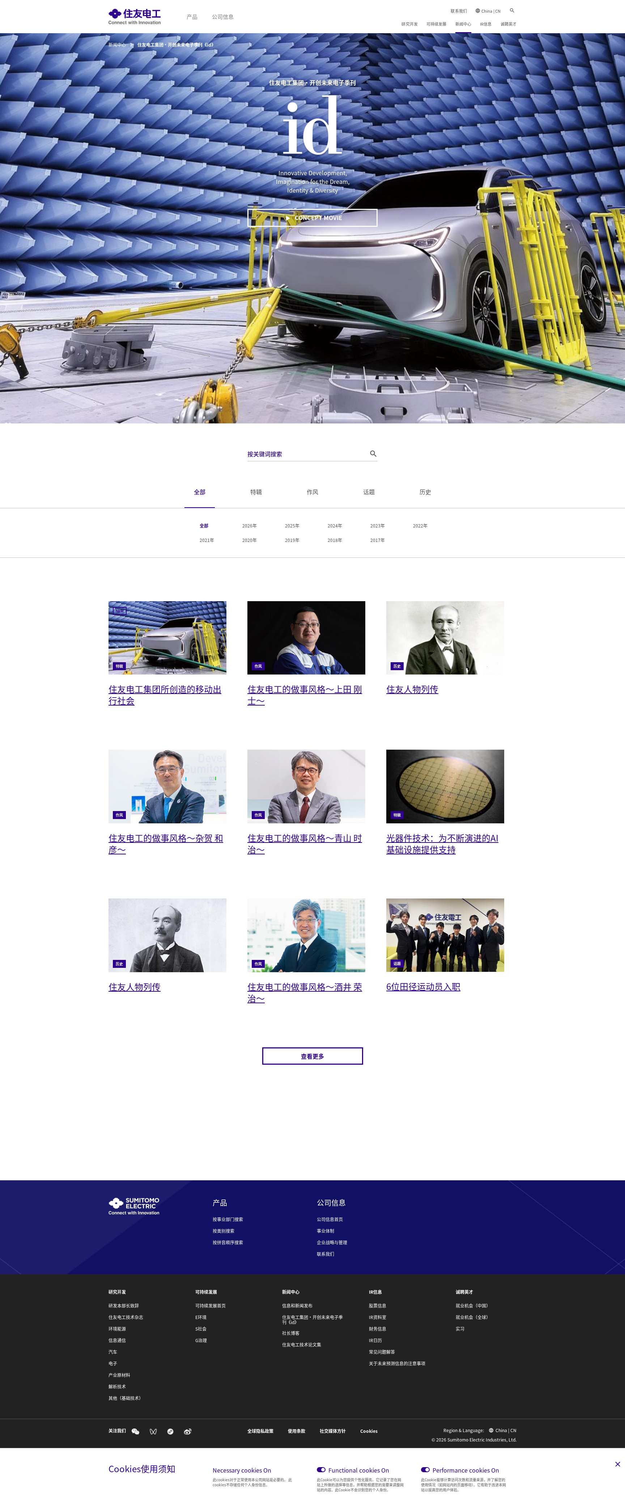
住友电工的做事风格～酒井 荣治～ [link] (304, 992)
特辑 (119, 666)
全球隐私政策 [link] (260, 1431)
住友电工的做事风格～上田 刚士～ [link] (304, 694)
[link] (135, 16)
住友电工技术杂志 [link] (126, 1317)
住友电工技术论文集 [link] (301, 1344)
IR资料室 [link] (377, 1317)
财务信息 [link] (377, 1328)
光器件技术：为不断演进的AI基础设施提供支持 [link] (442, 843)
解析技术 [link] (117, 1386)
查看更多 (312, 1056)
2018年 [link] (335, 540)
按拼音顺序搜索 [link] (228, 1242)
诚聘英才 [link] (508, 24)
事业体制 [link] (325, 1231)
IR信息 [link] (486, 24)
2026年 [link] (249, 526)
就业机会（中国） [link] (473, 1305)
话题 (397, 963)
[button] (373, 453)
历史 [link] (425, 491)
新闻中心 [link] (463, 24)
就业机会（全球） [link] (473, 1317)
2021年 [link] (207, 540)
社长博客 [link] (290, 1333)
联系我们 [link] (459, 11)
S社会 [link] (201, 1328)
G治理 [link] (201, 1340)
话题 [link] (369, 491)
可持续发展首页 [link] (210, 1305)
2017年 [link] (377, 540)
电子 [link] (113, 1363)
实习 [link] (460, 1328)
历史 (397, 666)
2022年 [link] (420, 526)
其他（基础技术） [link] (126, 1398)
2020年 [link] (249, 540)
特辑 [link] (256, 491)
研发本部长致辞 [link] (124, 1305)
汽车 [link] (113, 1351)
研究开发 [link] (409, 24)
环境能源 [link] (117, 1328)
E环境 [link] (201, 1317)
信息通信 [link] (117, 1340)
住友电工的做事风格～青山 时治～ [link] (304, 843)
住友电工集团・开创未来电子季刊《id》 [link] (312, 1320)
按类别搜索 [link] (223, 1231)
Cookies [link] (369, 1431)
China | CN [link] (491, 11)
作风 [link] (312, 491)
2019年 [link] (292, 540)
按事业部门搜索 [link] (228, 1219)
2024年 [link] (335, 526)
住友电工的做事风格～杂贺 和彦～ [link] (166, 843)
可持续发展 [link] (436, 24)
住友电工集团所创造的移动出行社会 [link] (165, 694)
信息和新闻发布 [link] (297, 1305)
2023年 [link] (377, 526)
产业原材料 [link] (119, 1375)
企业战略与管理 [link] (332, 1242)
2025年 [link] (292, 526)
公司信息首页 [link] (330, 1219)
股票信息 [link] (377, 1305)
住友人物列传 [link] (412, 688)
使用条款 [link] (296, 1431)
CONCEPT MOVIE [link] (318, 217)
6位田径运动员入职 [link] (423, 986)
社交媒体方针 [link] (333, 1431)
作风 (258, 666)
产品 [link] (192, 16)
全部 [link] (199, 491)
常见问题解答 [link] (382, 1351)
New (120, 610)
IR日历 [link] (375, 1340)
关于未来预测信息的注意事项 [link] (397, 1363)
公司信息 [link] (223, 16)
